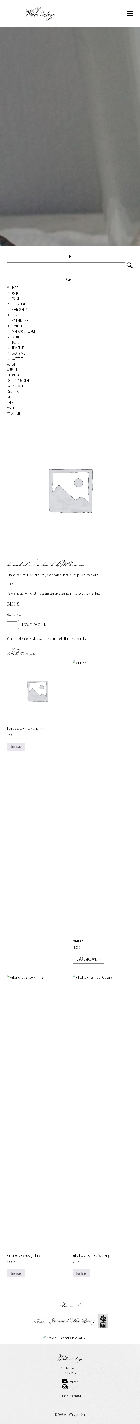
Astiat (16, 293)
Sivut (82, 1414)
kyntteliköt (20, 326)
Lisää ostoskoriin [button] (88, 959)
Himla (67, 638)
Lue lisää (16, 746)
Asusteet (17, 298)
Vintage (12, 287)
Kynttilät (13, 391)
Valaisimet (19, 353)
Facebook (72, 1382)
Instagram (72, 1387)
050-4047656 (71, 1373)
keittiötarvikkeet (19, 380)
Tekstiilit (18, 347)
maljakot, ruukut (23, 331)
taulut (16, 342)
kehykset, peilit (22, 309)
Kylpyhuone (20, 320)
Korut (16, 315)
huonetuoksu (79, 638)
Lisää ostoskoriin (34, 624)
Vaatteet (17, 358)
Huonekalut (20, 304)
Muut (15, 336)
